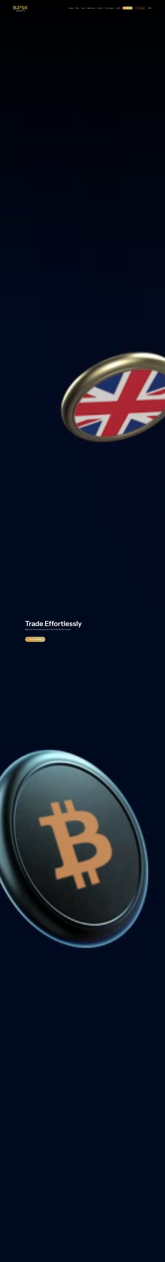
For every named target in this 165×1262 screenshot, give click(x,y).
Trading (70, 8)
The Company (109, 8)
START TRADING (35, 639)
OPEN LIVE (127, 8)
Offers (77, 8)
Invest (83, 8)
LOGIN (118, 8)
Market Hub (91, 8)
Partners (100, 8)
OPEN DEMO (140, 8)
